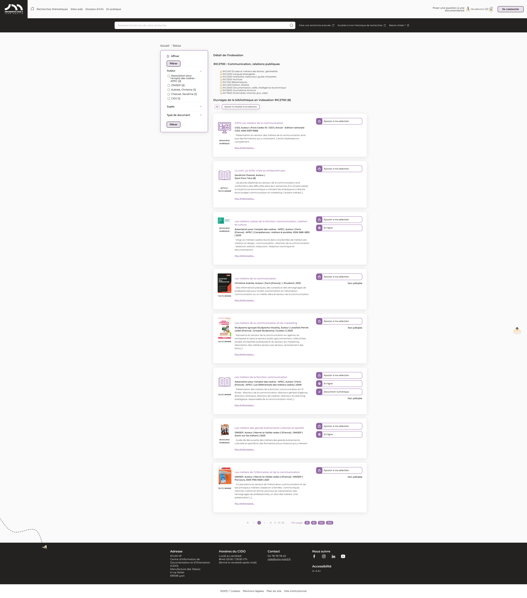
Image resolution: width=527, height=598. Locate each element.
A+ (319, 570)
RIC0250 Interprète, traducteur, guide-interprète (249, 76)
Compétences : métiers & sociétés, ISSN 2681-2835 (281, 232)
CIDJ (237, 127)
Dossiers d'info (95, 9)
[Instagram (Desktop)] (324, 556)
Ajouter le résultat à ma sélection (240, 106)
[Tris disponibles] (217, 106)
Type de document (178, 115)
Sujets (170, 106)
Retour (177, 45)
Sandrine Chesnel (245, 175)
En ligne (328, 227)
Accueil (32, 9)
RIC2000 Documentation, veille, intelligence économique (254, 87)
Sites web (77, 9)
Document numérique (336, 391)
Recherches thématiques (52, 9)
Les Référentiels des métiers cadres (274, 384)
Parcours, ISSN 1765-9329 (249, 480)
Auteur (171, 70)
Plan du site (274, 591)
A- (313, 570)
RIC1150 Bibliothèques (234, 82)
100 (321, 522)
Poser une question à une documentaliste (448, 9)
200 (329, 522)
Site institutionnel (295, 591)
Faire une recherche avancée (315, 25)
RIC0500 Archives (232, 79)
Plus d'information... (244, 148)
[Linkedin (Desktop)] (333, 556)
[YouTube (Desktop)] (343, 556)
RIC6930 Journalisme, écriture (239, 90)
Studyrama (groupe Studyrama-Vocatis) (257, 327)
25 (307, 522)
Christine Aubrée (244, 283)
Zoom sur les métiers (246, 435)
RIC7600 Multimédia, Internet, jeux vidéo (245, 93)
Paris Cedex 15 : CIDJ (262, 127)
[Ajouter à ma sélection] (319, 121)
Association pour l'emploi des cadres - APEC (259, 229)
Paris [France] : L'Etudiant (279, 283)
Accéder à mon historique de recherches (360, 25)
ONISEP (239, 432)
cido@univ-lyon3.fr (279, 559)
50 (313, 522)
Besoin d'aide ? (397, 25)
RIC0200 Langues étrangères (238, 74)
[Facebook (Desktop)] (314, 556)
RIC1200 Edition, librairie (235, 85)
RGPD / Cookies (230, 591)
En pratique (113, 9)
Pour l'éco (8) (248, 178)
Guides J (281, 330)
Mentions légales (253, 591)
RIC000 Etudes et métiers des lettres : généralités (250, 71)
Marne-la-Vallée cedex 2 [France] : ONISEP (278, 432)
